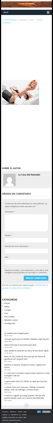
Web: (7, 257)
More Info (46, 411)
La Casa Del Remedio (9, 20)
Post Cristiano (9, 317)
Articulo (7, 303)
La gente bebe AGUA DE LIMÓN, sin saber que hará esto (25, 381)
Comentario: (10, 212)
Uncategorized (9, 323)
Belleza (6, 307)
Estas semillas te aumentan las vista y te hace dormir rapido (26, 351)
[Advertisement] (26, 52)
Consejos (7, 310)
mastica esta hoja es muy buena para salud (20, 345)
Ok (39, 411)
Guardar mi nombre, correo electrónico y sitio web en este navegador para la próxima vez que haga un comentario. (26, 271)
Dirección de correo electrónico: (17, 246)
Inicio (6, 313)
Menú (6, 12)
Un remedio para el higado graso (16, 333)
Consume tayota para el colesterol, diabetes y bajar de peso (26, 339)
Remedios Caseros (11, 320)
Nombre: (8, 235)
